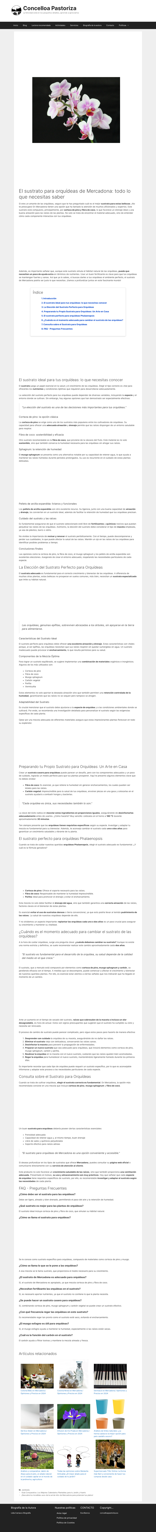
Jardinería (25, 1490)
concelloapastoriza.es (109, 1513)
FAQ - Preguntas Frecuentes (58, 329)
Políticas (122, 25)
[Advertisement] (78, 57)
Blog (25, 25)
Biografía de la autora (92, 25)
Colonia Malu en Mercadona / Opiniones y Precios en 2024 (33, 1392)
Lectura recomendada (41, 25)
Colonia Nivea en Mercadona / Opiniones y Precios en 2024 (70, 1392)
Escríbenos (85, 1513)
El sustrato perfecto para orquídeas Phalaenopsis (69, 316)
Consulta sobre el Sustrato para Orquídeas (65, 324)
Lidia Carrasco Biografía (21, 1513)
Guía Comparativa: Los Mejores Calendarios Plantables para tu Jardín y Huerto (54, 1493)
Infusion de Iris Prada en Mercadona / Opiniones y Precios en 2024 (73, 1432)
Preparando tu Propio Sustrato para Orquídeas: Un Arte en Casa (76, 311)
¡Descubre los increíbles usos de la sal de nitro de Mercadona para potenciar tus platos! (57, 1495)
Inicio (15, 25)
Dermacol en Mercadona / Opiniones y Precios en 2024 (110, 1392)
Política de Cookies (66, 1522)
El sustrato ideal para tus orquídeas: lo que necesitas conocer (75, 303)
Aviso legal (62, 1513)
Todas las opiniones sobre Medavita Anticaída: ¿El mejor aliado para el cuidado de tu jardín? (72, 1474)
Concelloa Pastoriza (49, 8)
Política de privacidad (67, 1518)
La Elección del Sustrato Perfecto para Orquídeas (69, 307)
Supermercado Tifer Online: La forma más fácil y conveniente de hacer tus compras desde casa (110, 1474)
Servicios (74, 25)
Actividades (60, 25)
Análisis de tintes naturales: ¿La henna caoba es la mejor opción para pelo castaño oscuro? (109, 1433)
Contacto (110, 25)
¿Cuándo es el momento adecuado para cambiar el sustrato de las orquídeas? (83, 320)
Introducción (49, 298)
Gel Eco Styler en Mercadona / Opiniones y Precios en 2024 (34, 1432)
